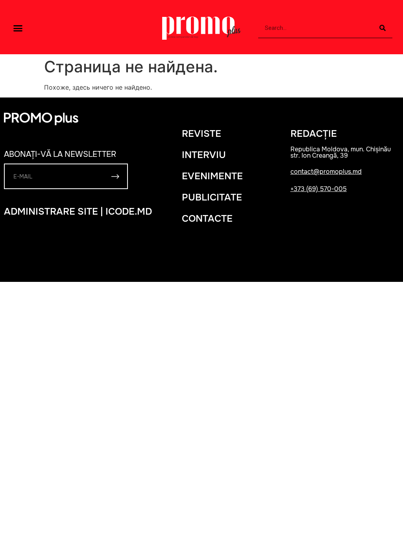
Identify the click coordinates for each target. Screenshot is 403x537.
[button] (18, 28)
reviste (201, 134)
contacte (207, 218)
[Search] (382, 28)
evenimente (212, 176)
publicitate (212, 197)
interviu (204, 155)
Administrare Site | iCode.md (78, 211)
